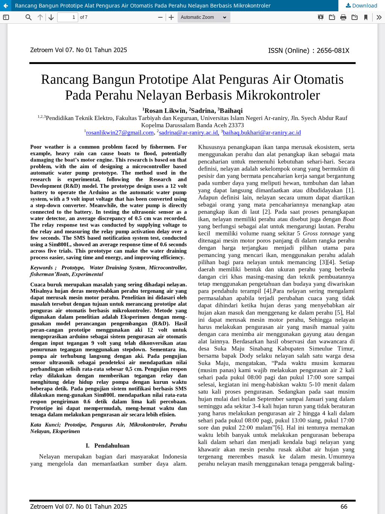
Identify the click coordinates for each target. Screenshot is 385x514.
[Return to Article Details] (5, 5)
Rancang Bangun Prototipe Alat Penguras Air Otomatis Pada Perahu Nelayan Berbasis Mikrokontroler (143, 5)
